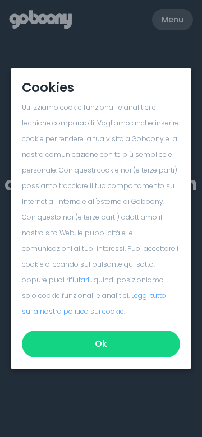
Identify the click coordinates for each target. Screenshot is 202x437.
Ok (101, 343)
